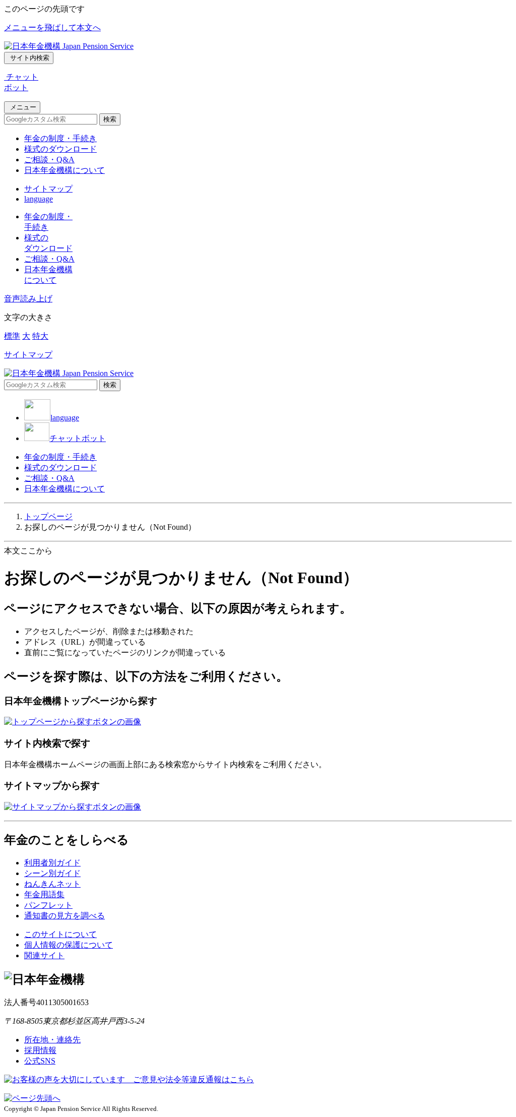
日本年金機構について (64, 170)
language (38, 199)
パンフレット (48, 905)
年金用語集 (44, 894)
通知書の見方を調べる (64, 915)
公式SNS (39, 1061)
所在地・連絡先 (52, 1039)
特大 (40, 336)
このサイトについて (60, 934)
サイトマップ (48, 188)
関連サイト (44, 955)
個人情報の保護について (68, 945)
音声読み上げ (28, 298)
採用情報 (40, 1050)
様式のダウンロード (60, 149)
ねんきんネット (52, 884)
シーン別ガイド (52, 873)
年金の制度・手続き (60, 138)
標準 (12, 336)
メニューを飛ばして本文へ (52, 27)
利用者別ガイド (52, 862)
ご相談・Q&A (49, 159)
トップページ (48, 516)
